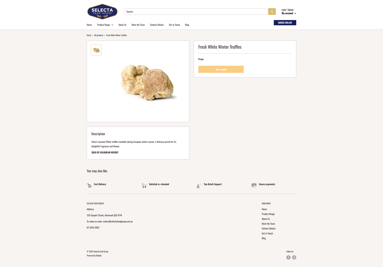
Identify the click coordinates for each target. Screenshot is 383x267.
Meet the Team (138, 24)
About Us (122, 24)
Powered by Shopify (94, 255)
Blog (187, 24)
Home (89, 24)
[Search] (272, 11)
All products (98, 35)
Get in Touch (174, 24)
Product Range (103, 24)
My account (288, 13)
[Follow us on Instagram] (294, 257)
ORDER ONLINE (285, 22)
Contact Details (157, 24)
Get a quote (221, 69)
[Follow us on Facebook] (288, 257)
